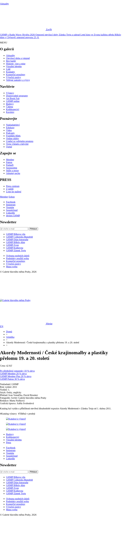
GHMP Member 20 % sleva (13, 373)
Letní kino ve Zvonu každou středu (97, 34)
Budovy (10, 104)
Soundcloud (12, 210)
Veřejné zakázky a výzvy (18, 80)
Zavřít (49, 29)
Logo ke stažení (13, 191)
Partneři (9, 165)
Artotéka (10, 337)
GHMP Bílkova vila (15, 234)
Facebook (10, 202)
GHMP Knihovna (14, 247)
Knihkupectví (12, 109)
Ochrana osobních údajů (17, 255)
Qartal (9, 146)
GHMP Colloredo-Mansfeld (19, 237)
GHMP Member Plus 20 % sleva (15, 376)
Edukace (10, 127)
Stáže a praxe (12, 170)
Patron (9, 162)
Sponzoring (11, 168)
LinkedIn (10, 213)
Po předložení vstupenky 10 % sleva (17, 371)
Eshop (12, 196)
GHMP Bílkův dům (15, 242)
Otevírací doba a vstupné (18, 58)
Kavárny (10, 112)
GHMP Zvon (12, 245)
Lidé (8, 69)
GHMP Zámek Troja (16, 250)
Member (10, 159)
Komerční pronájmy (15, 74)
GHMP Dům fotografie (17, 239)
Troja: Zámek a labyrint (17, 144)
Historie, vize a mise (15, 63)
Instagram (10, 204)
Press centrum (12, 186)
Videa (9, 130)
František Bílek (13, 135)
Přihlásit (33, 229)
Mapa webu (11, 266)
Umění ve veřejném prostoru (19, 141)
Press (8, 442)
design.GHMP (13, 215)
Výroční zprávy (13, 77)
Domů (9, 331)
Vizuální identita (14, 66)
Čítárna (9, 106)
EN (1, 326)
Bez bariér (11, 61)
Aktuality (4, 3)
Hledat (49, 323)
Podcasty (10, 133)
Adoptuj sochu (13, 173)
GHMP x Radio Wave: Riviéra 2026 (17, 34)
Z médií (9, 189)
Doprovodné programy (17, 95)
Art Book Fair (13, 98)
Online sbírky (12, 138)
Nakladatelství (13, 125)
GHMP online (13, 101)
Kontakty (10, 72)
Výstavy (10, 93)
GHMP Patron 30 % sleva (12, 379)
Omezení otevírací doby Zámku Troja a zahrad (57, 34)
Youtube (10, 207)
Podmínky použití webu (17, 258)
